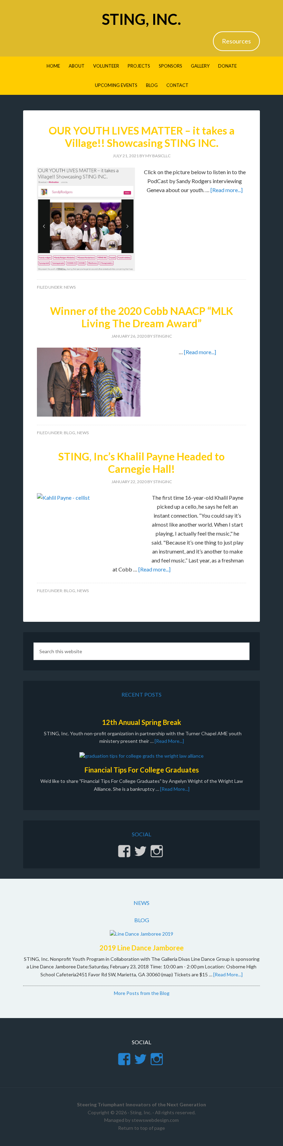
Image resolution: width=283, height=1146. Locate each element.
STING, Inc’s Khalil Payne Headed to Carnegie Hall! (141, 462)
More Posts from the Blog (141, 993)
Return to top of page (141, 1128)
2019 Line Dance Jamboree (141, 948)
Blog (69, 432)
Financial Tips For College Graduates (142, 770)
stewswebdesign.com (155, 1120)
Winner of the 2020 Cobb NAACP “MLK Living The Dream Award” (141, 317)
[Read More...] (169, 741)
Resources (236, 41)
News (70, 287)
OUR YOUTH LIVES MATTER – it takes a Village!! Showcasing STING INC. (142, 136)
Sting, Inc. (141, 19)
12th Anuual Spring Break (141, 722)
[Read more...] (227, 190)
